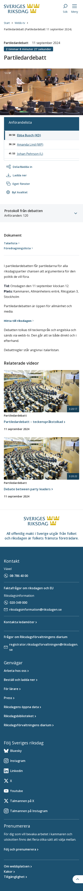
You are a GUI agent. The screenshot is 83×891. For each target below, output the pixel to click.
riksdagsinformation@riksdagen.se (35, 609)
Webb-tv (20, 23)
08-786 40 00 (19, 576)
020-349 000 (18, 602)
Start (7, 23)
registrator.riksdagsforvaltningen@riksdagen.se (43, 647)
